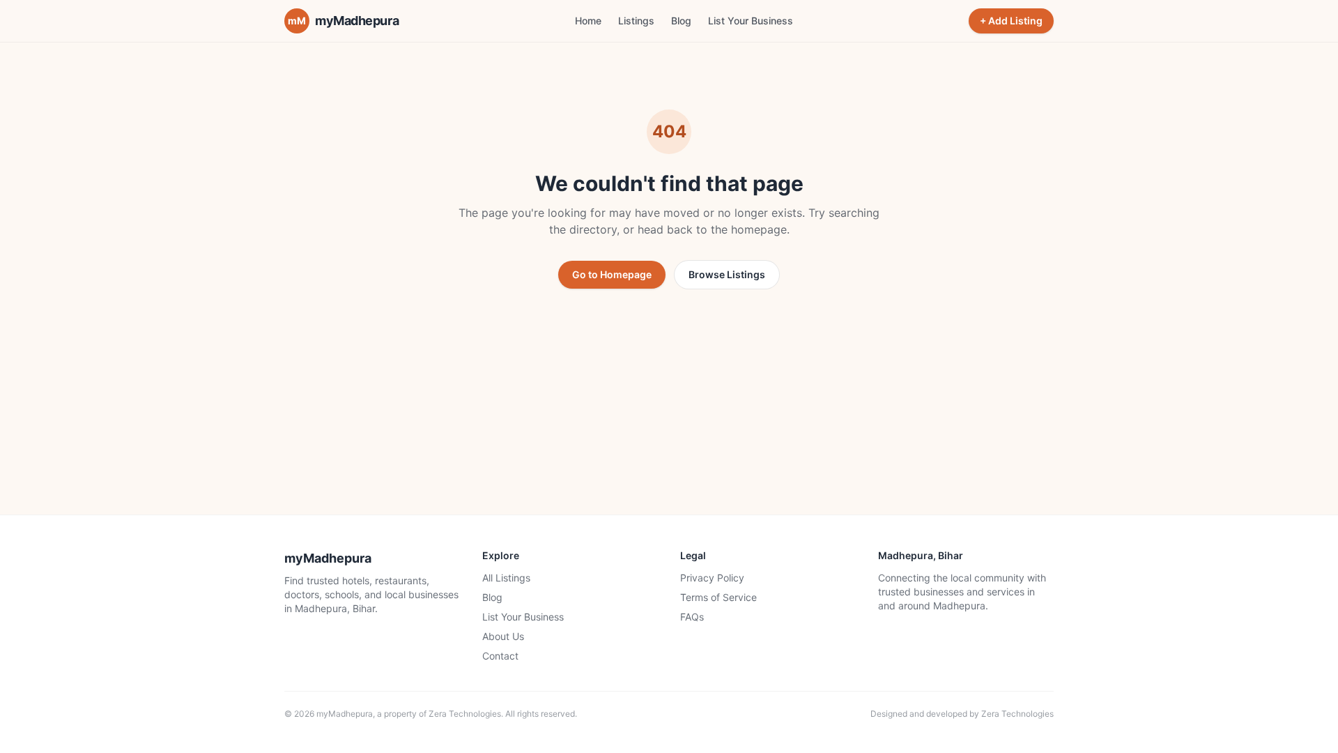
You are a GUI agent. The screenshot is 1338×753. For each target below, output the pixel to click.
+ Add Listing (1011, 20)
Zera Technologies (465, 713)
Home (588, 20)
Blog (681, 20)
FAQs (692, 617)
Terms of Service (718, 597)
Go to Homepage (612, 274)
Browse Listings (727, 274)
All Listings (506, 578)
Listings (636, 20)
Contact (500, 656)
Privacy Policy (712, 578)
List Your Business (750, 20)
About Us (503, 636)
